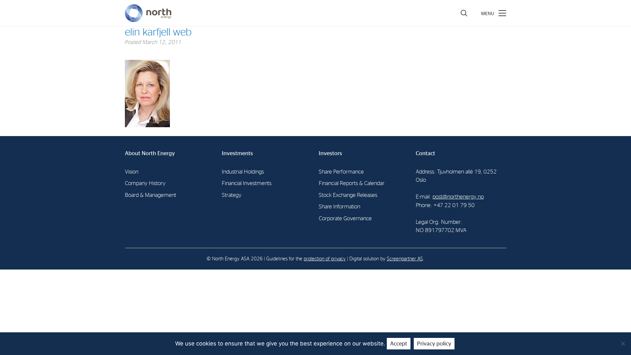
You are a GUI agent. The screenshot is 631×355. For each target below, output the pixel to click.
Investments (237, 153)
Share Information (339, 206)
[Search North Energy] (464, 13)
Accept (398, 343)
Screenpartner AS (405, 258)
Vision (131, 172)
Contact (425, 153)
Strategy (232, 195)
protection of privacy (325, 258)
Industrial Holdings (243, 172)
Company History (145, 183)
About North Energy (150, 153)
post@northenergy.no (458, 197)
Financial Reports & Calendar (352, 183)
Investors (330, 153)
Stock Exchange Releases (348, 195)
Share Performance (341, 172)
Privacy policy (434, 343)
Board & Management (150, 195)
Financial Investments (246, 183)
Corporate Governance (345, 218)
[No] (622, 343)
